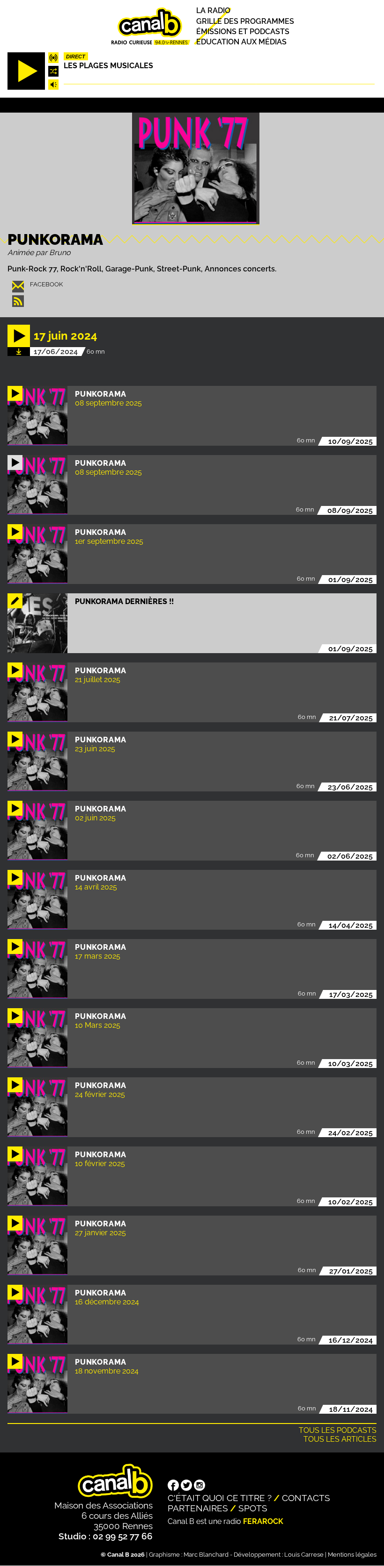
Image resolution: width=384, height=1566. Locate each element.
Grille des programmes (245, 21)
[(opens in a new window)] (173, 1486)
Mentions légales (352, 1554)
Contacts (306, 1498)
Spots (252, 1508)
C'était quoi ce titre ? (220, 1498)
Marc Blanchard (206, 1554)
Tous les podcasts (338, 1430)
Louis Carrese (304, 1554)
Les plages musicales (108, 65)
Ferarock (263, 1521)
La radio (213, 11)
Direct (75, 56)
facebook (46, 284)
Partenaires (198, 1508)
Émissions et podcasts (242, 31)
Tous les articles (340, 1439)
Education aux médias (241, 41)
